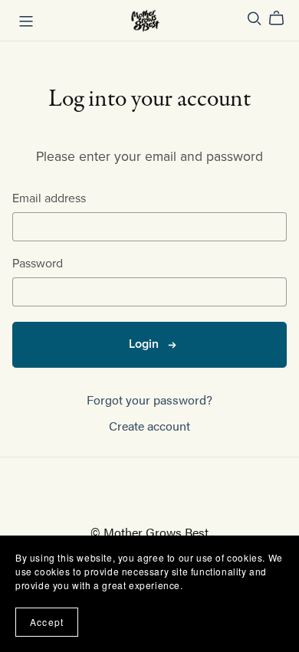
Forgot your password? (149, 399)
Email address (49, 199)
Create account (149, 425)
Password (37, 264)
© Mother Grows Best (149, 532)
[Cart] (282, 18)
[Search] (254, 18)
